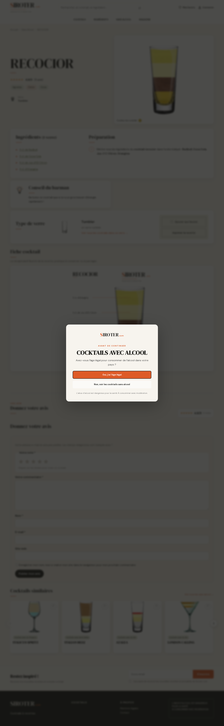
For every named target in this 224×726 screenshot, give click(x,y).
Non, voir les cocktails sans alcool (112, 384)
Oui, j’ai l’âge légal (112, 374)
